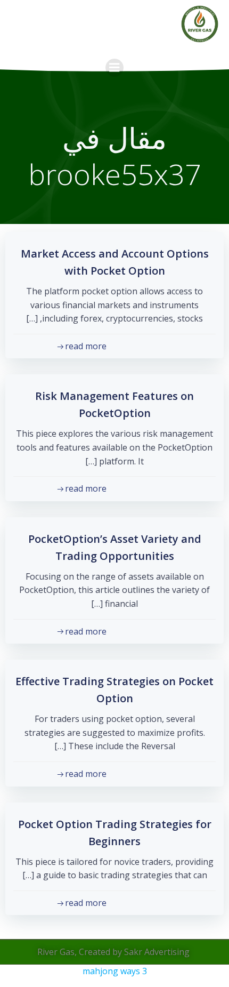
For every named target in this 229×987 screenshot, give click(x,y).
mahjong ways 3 (115, 971)
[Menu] (114, 68)
